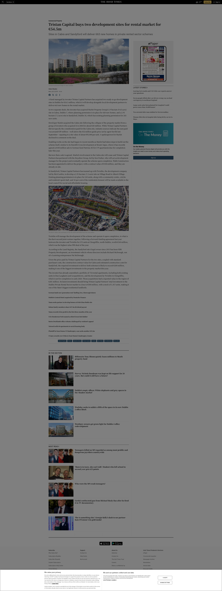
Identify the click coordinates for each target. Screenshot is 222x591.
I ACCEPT (165, 577)
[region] (111, 580)
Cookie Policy (55, 583)
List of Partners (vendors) (109, 580)
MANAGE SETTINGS (165, 582)
